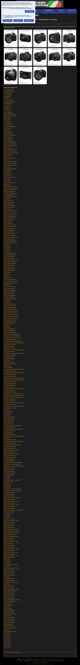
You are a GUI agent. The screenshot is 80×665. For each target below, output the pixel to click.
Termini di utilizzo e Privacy (35, 660)
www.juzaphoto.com (36, 662)
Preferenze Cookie (43, 660)
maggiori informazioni (6, 5)
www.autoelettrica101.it (43, 662)
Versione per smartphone (19, 660)
